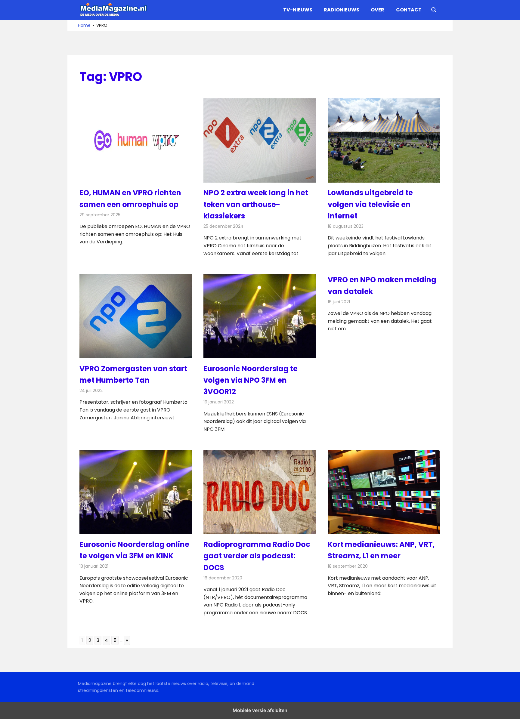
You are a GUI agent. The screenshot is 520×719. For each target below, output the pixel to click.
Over (377, 9)
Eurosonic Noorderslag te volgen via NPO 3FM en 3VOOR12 (250, 380)
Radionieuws (341, 9)
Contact (409, 9)
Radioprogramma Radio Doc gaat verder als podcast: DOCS (256, 555)
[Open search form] (434, 9)
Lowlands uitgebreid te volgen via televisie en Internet (370, 204)
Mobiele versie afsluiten (260, 710)
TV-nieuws (297, 9)
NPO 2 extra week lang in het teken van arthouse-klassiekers (255, 204)
